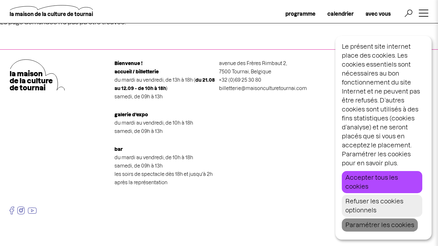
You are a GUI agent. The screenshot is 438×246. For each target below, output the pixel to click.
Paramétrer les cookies (379, 225)
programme (300, 14)
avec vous (378, 14)
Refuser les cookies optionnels (374, 206)
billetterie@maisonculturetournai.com (263, 88)
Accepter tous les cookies (371, 182)
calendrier (340, 14)
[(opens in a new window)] (12, 210)
